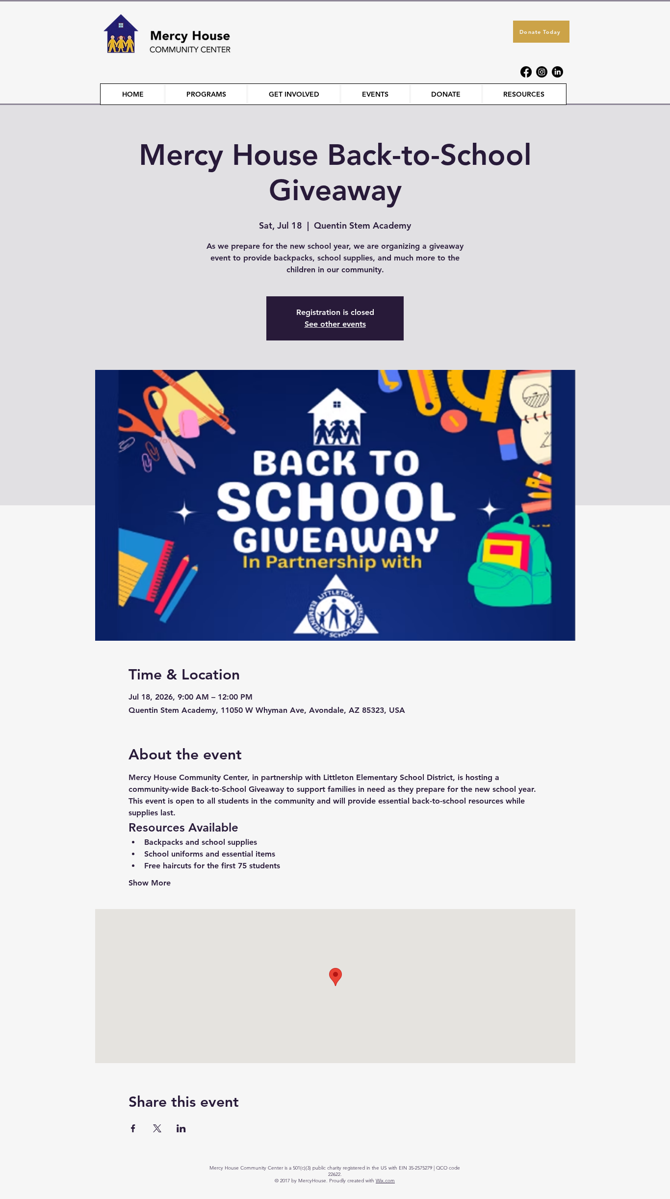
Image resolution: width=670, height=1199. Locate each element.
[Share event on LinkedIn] (181, 1128)
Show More (150, 882)
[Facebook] (526, 72)
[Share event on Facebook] (133, 1128)
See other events (335, 324)
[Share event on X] (157, 1128)
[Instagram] (541, 72)
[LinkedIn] (557, 72)
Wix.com (385, 1180)
